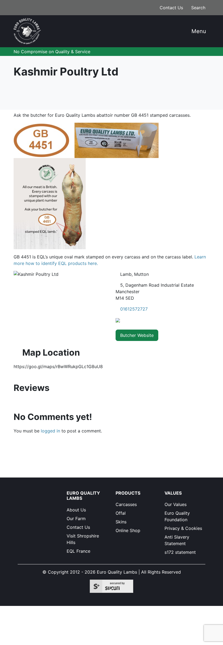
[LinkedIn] (23, 502)
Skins (121, 521)
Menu (198, 31)
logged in (50, 431)
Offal (121, 513)
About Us (76, 510)
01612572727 (134, 309)
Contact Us (170, 7)
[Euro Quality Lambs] (27, 31)
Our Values (176, 504)
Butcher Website (137, 335)
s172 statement (180, 552)
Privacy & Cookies (183, 528)
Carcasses (126, 504)
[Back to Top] (188, 633)
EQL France (78, 551)
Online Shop (128, 530)
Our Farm (76, 518)
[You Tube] (32, 502)
